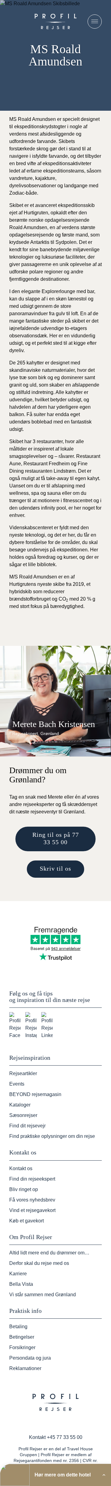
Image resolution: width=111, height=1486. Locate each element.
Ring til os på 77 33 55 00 (55, 838)
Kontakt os (20, 1168)
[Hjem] (55, 21)
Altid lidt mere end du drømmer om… (49, 1252)
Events (16, 1084)
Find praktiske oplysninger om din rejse (52, 1136)
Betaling (18, 1326)
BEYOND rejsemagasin (35, 1094)
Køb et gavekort (26, 1220)
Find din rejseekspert (32, 1179)
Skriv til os (55, 868)
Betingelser (21, 1337)
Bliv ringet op (23, 1189)
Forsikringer (22, 1347)
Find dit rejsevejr (27, 1125)
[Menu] (95, 21)
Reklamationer (25, 1368)
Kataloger (20, 1104)
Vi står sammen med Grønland (42, 1294)
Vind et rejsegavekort (32, 1210)
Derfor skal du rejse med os (39, 1263)
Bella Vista (21, 1284)
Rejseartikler (23, 1073)
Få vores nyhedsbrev (32, 1199)
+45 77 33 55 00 (64, 1437)
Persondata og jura (30, 1358)
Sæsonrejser (23, 1115)
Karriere (18, 1273)
